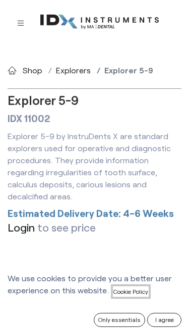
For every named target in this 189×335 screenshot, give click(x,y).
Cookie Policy (130, 291)
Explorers (73, 70)
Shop (32, 70)
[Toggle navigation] (21, 22)
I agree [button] (164, 319)
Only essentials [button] (119, 319)
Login (21, 227)
